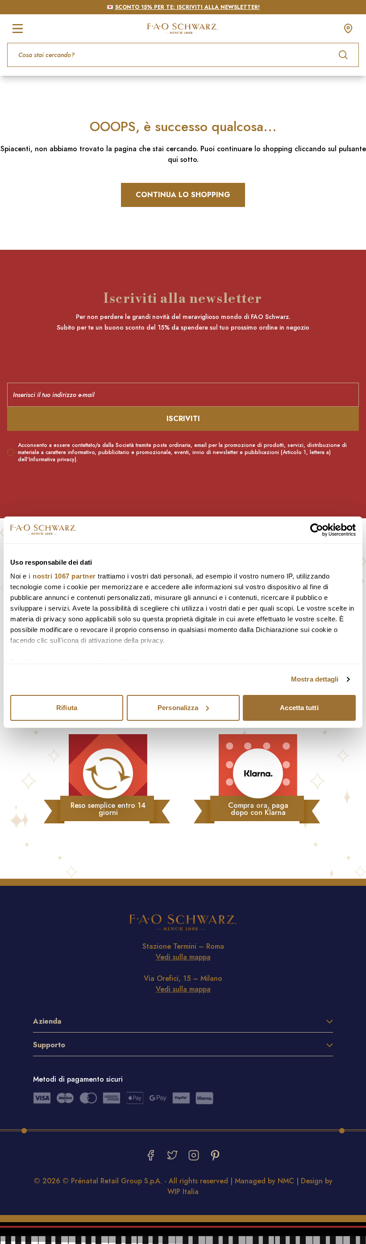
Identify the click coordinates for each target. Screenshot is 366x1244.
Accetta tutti (299, 707)
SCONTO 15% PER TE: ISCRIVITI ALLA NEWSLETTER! (187, 7)
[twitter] (172, 1155)
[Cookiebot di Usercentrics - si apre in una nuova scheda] (317, 530)
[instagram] (193, 1155)
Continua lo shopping (183, 195)
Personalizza (178, 707)
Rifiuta (66, 707)
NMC (286, 1181)
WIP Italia (183, 1191)
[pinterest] (215, 1155)
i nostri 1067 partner (62, 576)
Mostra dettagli (315, 679)
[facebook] (151, 1155)
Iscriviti (183, 418)
